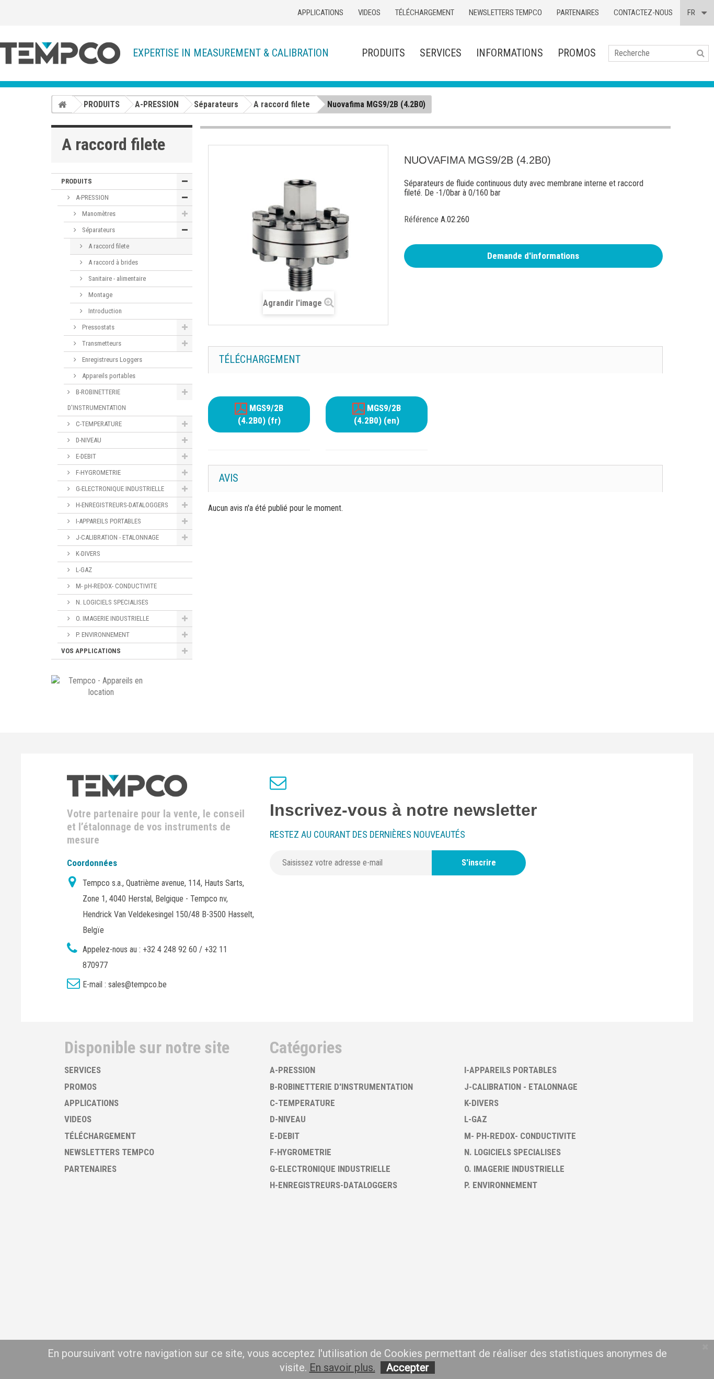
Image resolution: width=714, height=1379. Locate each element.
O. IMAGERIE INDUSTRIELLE (111, 618)
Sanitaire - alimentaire (116, 278)
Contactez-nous (643, 12)
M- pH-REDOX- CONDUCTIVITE (115, 586)
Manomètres (98, 214)
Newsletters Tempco (505, 12)
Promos (577, 53)
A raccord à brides (112, 262)
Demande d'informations (533, 255)
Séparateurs (97, 230)
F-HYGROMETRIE (97, 472)
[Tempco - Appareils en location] (101, 686)
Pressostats (97, 327)
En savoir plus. (342, 1367)
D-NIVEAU (87, 440)
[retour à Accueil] (62, 104)
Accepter (407, 1367)
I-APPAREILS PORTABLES (107, 521)
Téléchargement (424, 12)
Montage (99, 295)
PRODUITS (383, 53)
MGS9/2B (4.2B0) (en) (377, 414)
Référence (421, 219)
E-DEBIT (85, 456)
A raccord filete (108, 246)
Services (441, 53)
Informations (509, 53)
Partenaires (578, 12)
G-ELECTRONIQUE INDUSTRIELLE (119, 489)
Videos (369, 12)
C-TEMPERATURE (98, 424)
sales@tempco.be (137, 984)
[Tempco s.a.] (60, 53)
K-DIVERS (87, 553)
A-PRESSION (91, 197)
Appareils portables (107, 376)
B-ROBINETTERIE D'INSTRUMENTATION (96, 400)
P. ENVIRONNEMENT (102, 635)
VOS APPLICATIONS (91, 651)
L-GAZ (83, 570)
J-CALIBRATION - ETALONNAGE (116, 537)
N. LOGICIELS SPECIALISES (111, 602)
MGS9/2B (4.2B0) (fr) (261, 414)
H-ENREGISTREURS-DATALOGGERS (121, 505)
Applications (320, 12)
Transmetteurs (100, 343)
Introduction (104, 311)
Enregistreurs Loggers (111, 359)
